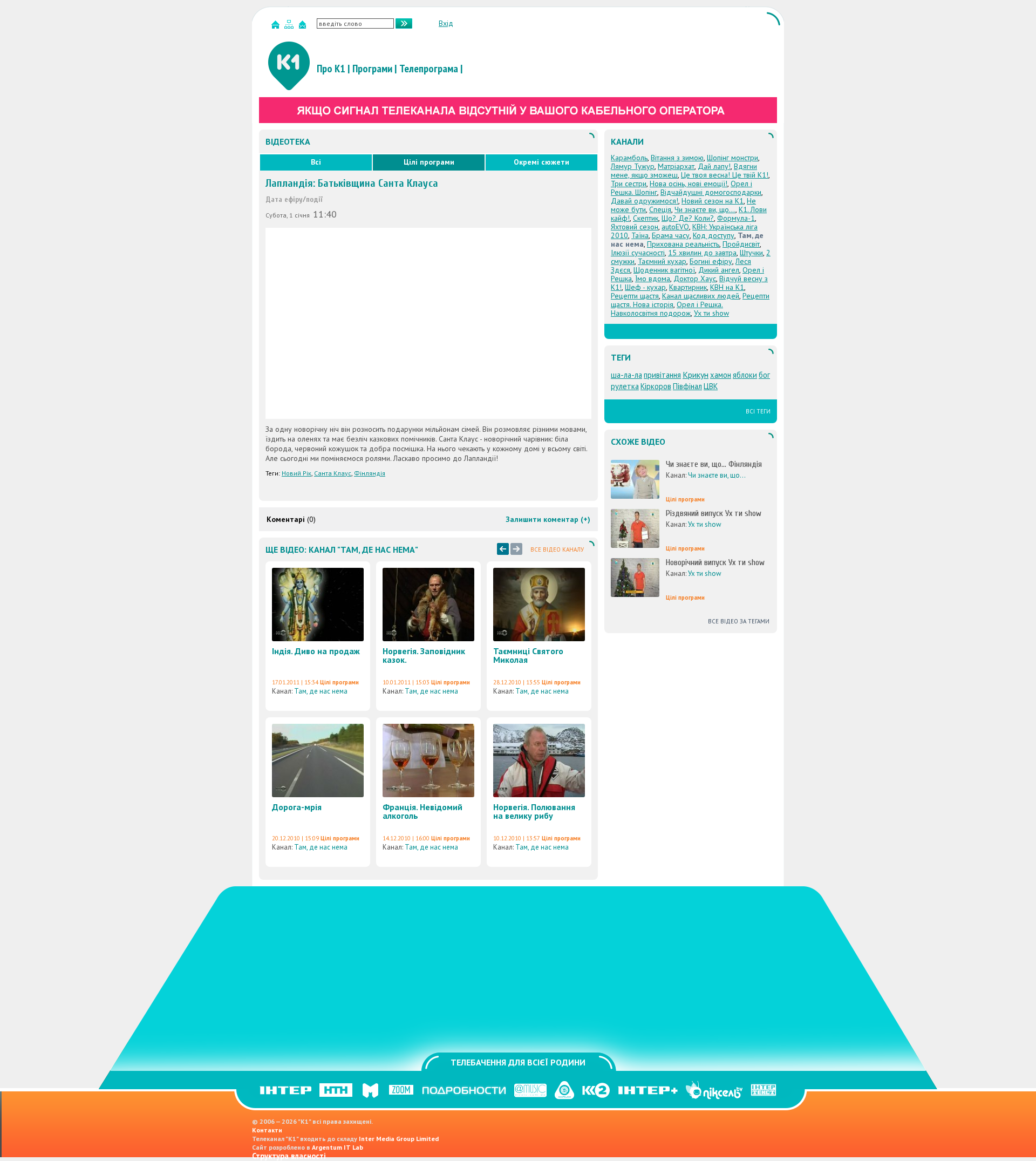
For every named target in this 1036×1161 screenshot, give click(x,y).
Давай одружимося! (644, 201)
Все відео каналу (557, 549)
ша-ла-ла (626, 375)
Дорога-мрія (297, 807)
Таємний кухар (662, 261)
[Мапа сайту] (290, 26)
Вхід (446, 23)
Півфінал (687, 386)
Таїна (640, 235)
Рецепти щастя (635, 296)
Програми (372, 69)
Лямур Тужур (633, 166)
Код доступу (713, 235)
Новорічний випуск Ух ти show (715, 562)
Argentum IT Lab (337, 1147)
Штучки (751, 252)
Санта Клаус (332, 473)
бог (764, 375)
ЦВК (711, 386)
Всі (316, 162)
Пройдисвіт (741, 244)
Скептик (645, 218)
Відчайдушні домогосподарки (710, 192)
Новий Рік (296, 473)
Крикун (695, 374)
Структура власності (289, 1156)
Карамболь (629, 157)
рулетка (625, 386)
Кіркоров (655, 386)
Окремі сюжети (541, 162)
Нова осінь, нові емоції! (688, 183)
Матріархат (676, 166)
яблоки (745, 375)
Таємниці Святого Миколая (528, 655)
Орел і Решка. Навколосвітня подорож (667, 309)
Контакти (267, 1130)
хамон (720, 375)
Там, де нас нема (320, 691)
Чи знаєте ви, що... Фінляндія (714, 464)
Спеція (660, 209)
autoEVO (675, 227)
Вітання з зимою (677, 157)
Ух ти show (711, 313)
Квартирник (688, 287)
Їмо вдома (652, 278)
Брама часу (671, 235)
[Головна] (277, 26)
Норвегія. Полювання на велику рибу (534, 811)
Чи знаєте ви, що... (704, 209)
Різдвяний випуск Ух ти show (713, 513)
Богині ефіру (711, 261)
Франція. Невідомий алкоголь (422, 811)
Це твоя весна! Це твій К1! (724, 175)
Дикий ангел (718, 270)
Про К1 (331, 69)
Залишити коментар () (548, 519)
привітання (662, 375)
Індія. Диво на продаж (316, 651)
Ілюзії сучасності (638, 252)
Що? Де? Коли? (688, 218)
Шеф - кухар (645, 287)
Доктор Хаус (694, 278)
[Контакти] (304, 26)
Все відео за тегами (738, 621)
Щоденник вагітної (664, 270)
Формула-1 (736, 218)
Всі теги (758, 411)
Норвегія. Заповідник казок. (424, 655)
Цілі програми (429, 162)
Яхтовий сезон (634, 227)
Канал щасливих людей (700, 296)
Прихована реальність (683, 244)
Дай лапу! (714, 166)
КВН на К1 (727, 287)
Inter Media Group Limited (399, 1139)
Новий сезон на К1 (712, 201)
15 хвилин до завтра (702, 252)
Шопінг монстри (732, 157)
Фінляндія (369, 473)
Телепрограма (428, 69)
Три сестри (628, 183)
